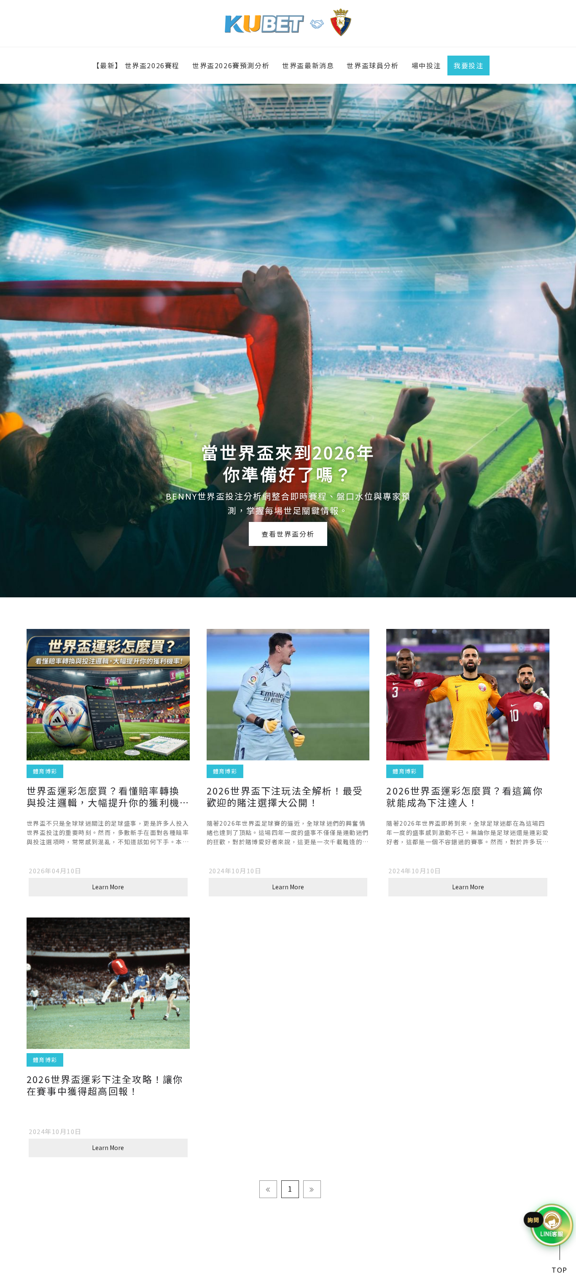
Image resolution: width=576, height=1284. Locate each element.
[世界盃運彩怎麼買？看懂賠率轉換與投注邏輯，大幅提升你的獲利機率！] (108, 694)
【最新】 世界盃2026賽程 (136, 65)
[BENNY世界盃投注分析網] (288, 21)
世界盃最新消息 (308, 65)
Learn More (108, 887)
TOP (560, 1270)
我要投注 (468, 65)
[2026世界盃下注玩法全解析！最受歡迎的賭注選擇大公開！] (288, 694)
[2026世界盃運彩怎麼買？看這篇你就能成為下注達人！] (467, 694)
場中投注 (426, 65)
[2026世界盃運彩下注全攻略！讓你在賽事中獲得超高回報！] (108, 983)
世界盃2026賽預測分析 (230, 65)
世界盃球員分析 (372, 65)
